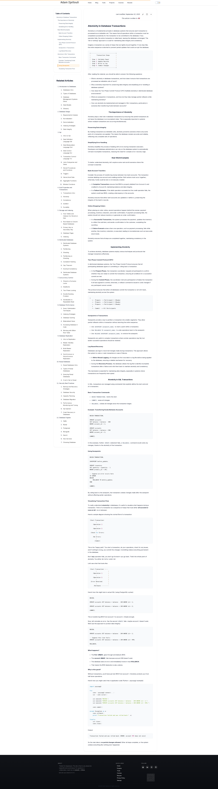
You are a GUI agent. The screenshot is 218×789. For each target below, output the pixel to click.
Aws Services (67, 439)
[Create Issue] (147, 14)
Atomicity (66, 196)
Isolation (66, 204)
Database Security (69, 392)
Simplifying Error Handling (66, 26)
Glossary (66, 108)
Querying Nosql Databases (68, 375)
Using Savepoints (64, 65)
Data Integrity (67, 129)
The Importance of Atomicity (66, 20)
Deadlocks (66, 287)
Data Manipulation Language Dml (69, 146)
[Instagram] (151, 767)
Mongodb (66, 432)
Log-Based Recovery (65, 51)
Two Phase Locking (69, 290)
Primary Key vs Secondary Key (68, 228)
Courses (121, 2)
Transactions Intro (69, 193)
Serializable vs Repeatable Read (68, 301)
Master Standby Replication (68, 344)
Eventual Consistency (70, 269)
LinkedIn (77, 770)
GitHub (83, 770)
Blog (96, 2)
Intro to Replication (69, 339)
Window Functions (69, 184)
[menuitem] (90, 2)
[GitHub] (156, 767)
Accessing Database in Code (70, 326)
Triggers (65, 174)
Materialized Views (69, 321)
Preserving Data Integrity (66, 23)
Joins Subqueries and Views (70, 163)
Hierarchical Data (68, 177)
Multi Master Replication (67, 350)
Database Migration (69, 399)
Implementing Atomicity (64, 39)
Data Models (67, 105)
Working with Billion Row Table (69, 332)
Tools (103, 2)
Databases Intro (68, 90)
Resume (129, 2)
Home (90, 2)
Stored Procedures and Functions (69, 169)
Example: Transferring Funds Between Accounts (67, 61)
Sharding (66, 252)
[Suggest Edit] (143, 14)
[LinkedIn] (147, 767)
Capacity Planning (69, 396)
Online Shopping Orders (65, 36)
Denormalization (68, 122)
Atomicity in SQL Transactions (66, 54)
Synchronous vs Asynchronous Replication (68, 356)
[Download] (151, 14)
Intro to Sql (66, 136)
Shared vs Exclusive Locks (69, 282)
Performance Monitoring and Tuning (70, 404)
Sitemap (119, 780)
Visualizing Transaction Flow (67, 68)
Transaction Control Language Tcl (69, 158)
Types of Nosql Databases (68, 370)
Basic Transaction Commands (67, 57)
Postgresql (66, 428)
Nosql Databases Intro (70, 365)
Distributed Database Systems (69, 244)
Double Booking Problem (68, 295)
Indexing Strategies (69, 126)
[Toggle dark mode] (158, 2)
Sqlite (65, 421)
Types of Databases (69, 93)
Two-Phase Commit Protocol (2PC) (67, 43)
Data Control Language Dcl (67, 152)
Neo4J (65, 435)
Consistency (67, 200)
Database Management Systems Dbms (70, 99)
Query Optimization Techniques (69, 309)
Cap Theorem (67, 265)
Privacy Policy (121, 778)
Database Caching (69, 318)
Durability (66, 207)
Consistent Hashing (69, 262)
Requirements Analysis (70, 115)
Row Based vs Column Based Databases (70, 223)
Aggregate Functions (69, 181)
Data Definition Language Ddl (68, 140)
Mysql (65, 424)
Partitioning (66, 249)
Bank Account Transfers (65, 33)
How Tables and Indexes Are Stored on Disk (70, 216)
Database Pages (68, 233)
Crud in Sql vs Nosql (69, 380)
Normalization (67, 118)
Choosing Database (69, 442)
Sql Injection (67, 409)
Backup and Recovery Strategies (70, 388)
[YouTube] (143, 767)
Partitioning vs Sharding (67, 257)
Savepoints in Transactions (66, 47)
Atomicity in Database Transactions (67, 17)
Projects (111, 2)
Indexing (66, 237)
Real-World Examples (64, 30)
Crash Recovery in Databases (69, 413)
